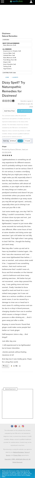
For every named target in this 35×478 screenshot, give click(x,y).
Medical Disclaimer (18, 452)
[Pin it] (6, 101)
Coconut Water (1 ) (9, 53)
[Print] (13, 101)
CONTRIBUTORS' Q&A (9, 72)
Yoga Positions (7, 68)
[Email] (11, 101)
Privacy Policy (17, 455)
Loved (28, 141)
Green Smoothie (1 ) (9, 64)
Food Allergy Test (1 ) (9, 60)
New (20, 141)
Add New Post (9, 111)
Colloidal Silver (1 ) (9, 55)
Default (13, 141)
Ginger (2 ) (7, 62)
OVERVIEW (6, 39)
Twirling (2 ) (7, 66)
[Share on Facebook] (4, 101)
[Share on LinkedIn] (8, 101)
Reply (6, 366)
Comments (25, 111)
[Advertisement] (17, 405)
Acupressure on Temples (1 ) (12, 51)
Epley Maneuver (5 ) (9, 45)
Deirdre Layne (26, 101)
